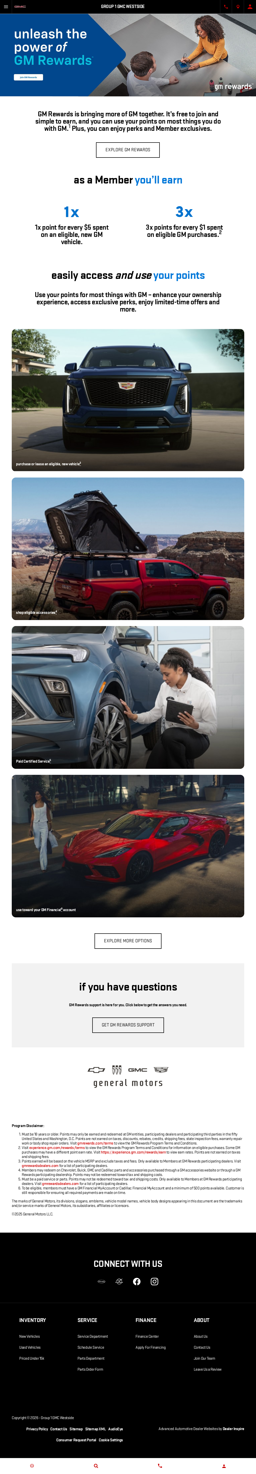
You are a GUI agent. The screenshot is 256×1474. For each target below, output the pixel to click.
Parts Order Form (90, 1369)
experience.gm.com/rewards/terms (57, 1148)
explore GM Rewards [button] (128, 150)
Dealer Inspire (233, 1429)
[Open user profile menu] (250, 6)
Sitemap (76, 1429)
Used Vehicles (29, 1347)
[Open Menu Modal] (6, 6)
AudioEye (115, 1429)
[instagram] (154, 1281)
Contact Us (202, 1347)
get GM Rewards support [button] (128, 1025)
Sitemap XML (95, 1429)
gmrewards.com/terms (95, 1143)
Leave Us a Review (208, 1369)
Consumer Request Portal (76, 1440)
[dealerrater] (119, 1281)
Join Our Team (204, 1358)
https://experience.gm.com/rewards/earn (133, 1152)
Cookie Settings (111, 1440)
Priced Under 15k (31, 1358)
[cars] (101, 1281)
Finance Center (147, 1336)
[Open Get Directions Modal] (238, 6)
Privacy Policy (37, 1429)
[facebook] (136, 1281)
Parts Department (91, 1358)
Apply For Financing (151, 1347)
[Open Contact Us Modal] (226, 6)
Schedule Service (91, 1347)
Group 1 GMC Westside (57, 1418)
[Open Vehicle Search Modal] (96, 1465)
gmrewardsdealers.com (40, 1165)
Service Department (93, 1336)
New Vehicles (29, 1336)
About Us (201, 1336)
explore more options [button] (128, 941)
